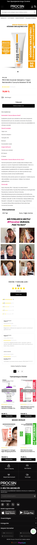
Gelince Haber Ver (18, 106)
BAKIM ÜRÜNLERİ (20, 18)
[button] (17, 71)
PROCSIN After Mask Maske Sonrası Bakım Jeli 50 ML (28, 450)
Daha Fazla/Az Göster (18, 366)
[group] (18, 46)
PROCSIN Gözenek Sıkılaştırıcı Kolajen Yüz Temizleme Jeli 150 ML (8, 407)
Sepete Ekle (9, 416)
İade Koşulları (27, 112)
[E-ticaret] (18, 543)
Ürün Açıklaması (5, 112)
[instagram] (2, 504)
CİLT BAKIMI (11, 18)
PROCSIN (4, 77)
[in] (18, 504)
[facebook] (8, 504)
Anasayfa (3, 18)
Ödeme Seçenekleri (17, 112)
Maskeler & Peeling (31, 18)
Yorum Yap (19, 294)
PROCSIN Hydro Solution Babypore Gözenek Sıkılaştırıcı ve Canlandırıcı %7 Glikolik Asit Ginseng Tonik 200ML (28, 407)
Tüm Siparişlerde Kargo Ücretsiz (18, 1)
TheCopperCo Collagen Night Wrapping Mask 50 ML (8, 450)
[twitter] (13, 504)
